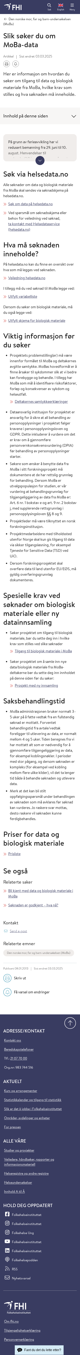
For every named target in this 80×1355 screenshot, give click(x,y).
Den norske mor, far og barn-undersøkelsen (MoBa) (38, 953)
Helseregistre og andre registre (26, 1173)
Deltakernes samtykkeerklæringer (41, 401)
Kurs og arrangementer (20, 1090)
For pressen (12, 1127)
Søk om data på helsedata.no (30, 203)
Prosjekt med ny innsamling (36, 685)
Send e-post (18, 931)
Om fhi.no (11, 1321)
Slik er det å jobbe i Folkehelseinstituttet (33, 1109)
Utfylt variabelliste (22, 296)
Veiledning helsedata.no (26, 277)
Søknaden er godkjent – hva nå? (33, 905)
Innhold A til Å (14, 1191)
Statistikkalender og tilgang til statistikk (32, 1099)
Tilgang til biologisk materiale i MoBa (43, 651)
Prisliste (14, 853)
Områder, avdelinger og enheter (27, 1118)
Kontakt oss (12, 1040)
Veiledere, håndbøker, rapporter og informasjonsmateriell (29, 1161)
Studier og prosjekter (19, 1150)
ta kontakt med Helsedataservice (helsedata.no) (34, 226)
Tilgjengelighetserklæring (22, 1330)
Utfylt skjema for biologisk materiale (36, 320)
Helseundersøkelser (18, 1182)
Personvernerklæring (19, 1339)
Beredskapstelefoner (19, 1049)
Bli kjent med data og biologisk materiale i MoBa (40, 893)
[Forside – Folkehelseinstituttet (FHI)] (12, 7)
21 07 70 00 (18, 1058)
